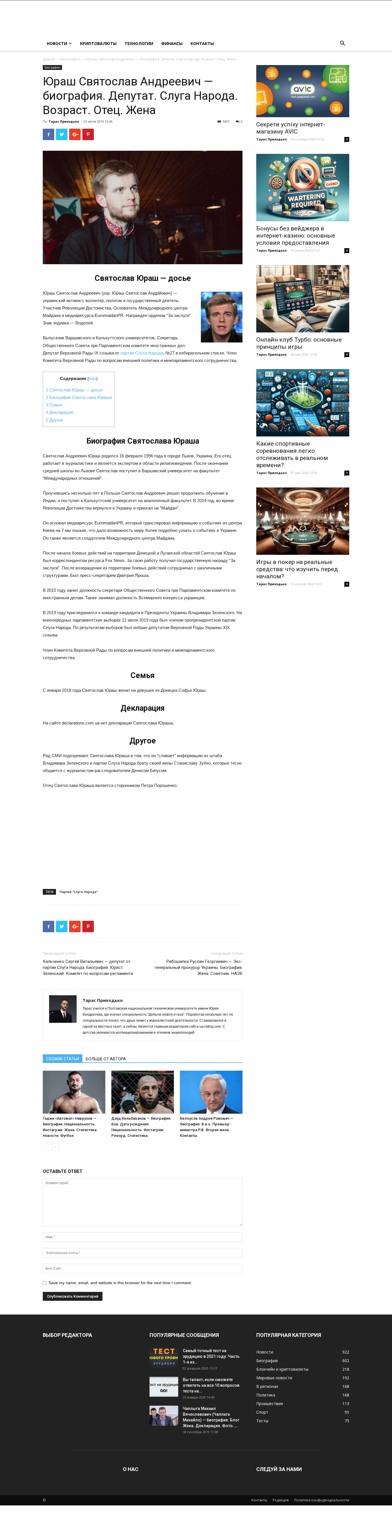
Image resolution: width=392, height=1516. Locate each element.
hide (92, 379)
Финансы (172, 43)
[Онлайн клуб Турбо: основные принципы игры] (302, 298)
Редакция (281, 1500)
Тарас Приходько (63, 121)
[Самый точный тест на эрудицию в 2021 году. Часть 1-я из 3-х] (164, 1358)
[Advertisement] (142, 837)
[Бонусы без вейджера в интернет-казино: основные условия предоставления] (302, 187)
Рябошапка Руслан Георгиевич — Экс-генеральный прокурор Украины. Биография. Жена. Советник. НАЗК (198, 967)
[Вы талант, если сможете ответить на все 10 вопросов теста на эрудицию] (164, 1387)
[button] (342, 44)
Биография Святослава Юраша (79, 397)
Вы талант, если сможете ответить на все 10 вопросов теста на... (211, 1385)
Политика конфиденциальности (321, 1500)
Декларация (59, 412)
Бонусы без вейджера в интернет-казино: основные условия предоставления (295, 235)
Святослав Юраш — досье (74, 389)
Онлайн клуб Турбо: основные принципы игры (299, 343)
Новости (57, 43)
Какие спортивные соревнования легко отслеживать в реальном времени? (292, 454)
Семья (54, 404)
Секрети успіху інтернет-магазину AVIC (290, 128)
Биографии (70, 59)
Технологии (139, 43)
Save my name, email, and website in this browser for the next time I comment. (120, 1282)
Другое (54, 420)
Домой (49, 59)
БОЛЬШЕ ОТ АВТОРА (106, 1059)
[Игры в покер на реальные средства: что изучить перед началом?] (302, 521)
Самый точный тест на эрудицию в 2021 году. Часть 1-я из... (211, 1356)
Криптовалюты (98, 43)
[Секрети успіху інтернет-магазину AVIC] (302, 91)
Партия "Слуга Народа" (79, 892)
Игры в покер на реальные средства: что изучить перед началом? (297, 569)
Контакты (202, 43)
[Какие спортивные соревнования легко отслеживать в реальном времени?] (302, 402)
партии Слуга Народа (142, 352)
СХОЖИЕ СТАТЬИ (62, 1059)
